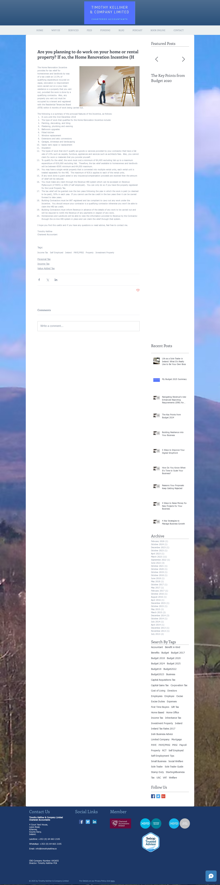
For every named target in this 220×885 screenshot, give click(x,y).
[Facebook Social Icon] (81, 822)
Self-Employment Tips (162, 756)
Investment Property (105, 253)
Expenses (172, 701)
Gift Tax (175, 707)
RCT (164, 750)
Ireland (68, 253)
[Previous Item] (156, 59)
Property (90, 253)
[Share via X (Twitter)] (47, 279)
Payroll (182, 745)
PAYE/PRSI (79, 253)
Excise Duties (158, 701)
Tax (153, 778)
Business (170, 674)
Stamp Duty (157, 772)
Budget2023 (157, 674)
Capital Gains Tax (160, 685)
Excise (180, 696)
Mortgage (177, 739)
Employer (169, 696)
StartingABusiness (175, 772)
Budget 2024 (158, 663)
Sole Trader (157, 767)
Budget (165, 653)
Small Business (158, 761)
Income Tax (42, 253)
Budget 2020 (174, 658)
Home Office (172, 712)
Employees (156, 696)
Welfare (173, 778)
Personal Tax (44, 259)
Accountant (157, 647)
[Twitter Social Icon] (88, 822)
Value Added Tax (46, 268)
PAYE (154, 745)
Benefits (155, 653)
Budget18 (156, 669)
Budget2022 (170, 669)
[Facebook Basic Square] (153, 796)
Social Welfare (175, 761)
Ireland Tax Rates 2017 (163, 729)
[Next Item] (183, 59)
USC (159, 778)
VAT (165, 778)
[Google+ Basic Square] (163, 796)
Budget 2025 (174, 663)
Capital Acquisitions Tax (163, 680)
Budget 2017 (178, 653)
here (112, 881)
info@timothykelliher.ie (46, 849)
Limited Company (160, 739)
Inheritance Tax (173, 718)
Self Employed (56, 253)
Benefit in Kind (172, 647)
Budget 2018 (158, 658)
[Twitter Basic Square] (158, 796)
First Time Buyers (160, 707)
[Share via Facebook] (39, 279)
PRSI (174, 745)
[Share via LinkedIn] (56, 279)
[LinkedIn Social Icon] (94, 822)
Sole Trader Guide (174, 767)
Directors (172, 691)
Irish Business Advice (162, 734)
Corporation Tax (179, 685)
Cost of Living (158, 691)
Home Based (157, 712)
